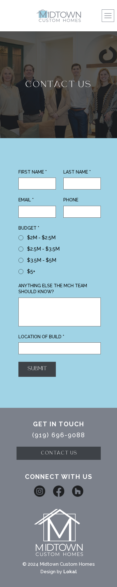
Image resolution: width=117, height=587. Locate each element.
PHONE (70, 199)
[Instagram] (39, 491)
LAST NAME (77, 171)
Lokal (70, 571)
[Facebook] (58, 491)
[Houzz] (77, 491)
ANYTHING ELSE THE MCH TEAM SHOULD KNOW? (52, 288)
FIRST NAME (32, 171)
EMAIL (26, 199)
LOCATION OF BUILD (41, 336)
